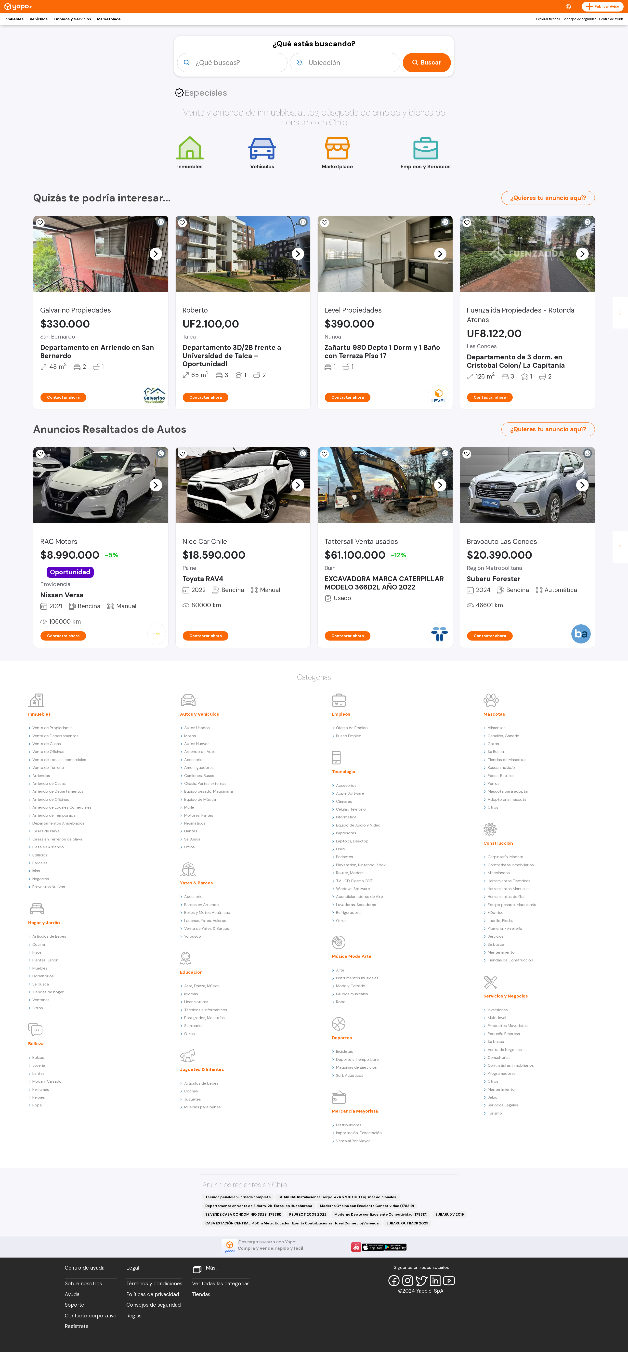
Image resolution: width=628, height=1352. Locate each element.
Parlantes (344, 856)
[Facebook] (394, 1280)
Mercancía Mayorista (355, 1111)
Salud (492, 1097)
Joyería (38, 1065)
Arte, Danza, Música (202, 985)
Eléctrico (496, 912)
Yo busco (192, 936)
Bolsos (38, 1057)
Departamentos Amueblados (58, 823)
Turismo (495, 1113)
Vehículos (39, 19)
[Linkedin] (435, 1280)
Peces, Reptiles (501, 775)
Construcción (498, 843)
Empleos (341, 714)
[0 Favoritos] (182, 222)
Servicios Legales (503, 1105)
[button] (156, 254)
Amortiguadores (199, 767)
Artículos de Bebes (49, 936)
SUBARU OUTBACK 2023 (407, 1223)
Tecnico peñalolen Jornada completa (238, 1197)
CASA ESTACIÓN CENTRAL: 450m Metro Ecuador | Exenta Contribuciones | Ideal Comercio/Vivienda (292, 1223)
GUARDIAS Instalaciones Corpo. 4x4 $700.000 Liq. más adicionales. (337, 1197)
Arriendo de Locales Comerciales (62, 807)
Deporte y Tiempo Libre (357, 1059)
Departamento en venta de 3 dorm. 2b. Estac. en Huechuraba (258, 1206)
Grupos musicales (352, 994)
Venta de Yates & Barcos (206, 928)
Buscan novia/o (501, 767)
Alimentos (497, 727)
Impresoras (346, 833)
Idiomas (191, 994)
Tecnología (343, 771)
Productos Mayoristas (508, 1025)
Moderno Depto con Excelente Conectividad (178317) (381, 1214)
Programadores (502, 1073)
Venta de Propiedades (52, 727)
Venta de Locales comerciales (59, 759)
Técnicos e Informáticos (205, 1009)
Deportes (342, 1038)
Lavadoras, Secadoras (356, 904)
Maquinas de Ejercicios (356, 1067)
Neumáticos (195, 823)
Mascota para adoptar (508, 791)
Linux (340, 849)
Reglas (134, 1315)
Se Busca (192, 839)
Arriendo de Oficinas (50, 799)
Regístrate (77, 1326)
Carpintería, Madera (505, 856)
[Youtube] (449, 1280)
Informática (346, 817)
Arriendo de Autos (201, 751)
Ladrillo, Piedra (500, 920)
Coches (191, 1091)
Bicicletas (344, 1051)
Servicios (496, 936)
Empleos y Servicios (72, 19)
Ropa (37, 1105)
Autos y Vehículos (199, 714)
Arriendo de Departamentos (57, 791)
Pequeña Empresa (504, 1033)
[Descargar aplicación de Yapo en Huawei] (356, 1247)
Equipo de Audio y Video (358, 825)
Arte (340, 970)
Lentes (38, 1073)
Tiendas (201, 1294)
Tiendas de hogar (48, 992)
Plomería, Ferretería (505, 928)
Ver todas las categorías (220, 1283)
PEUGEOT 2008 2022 (308, 1214)
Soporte (74, 1304)
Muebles (39, 968)
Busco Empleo (348, 735)
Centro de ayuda (611, 19)
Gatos (493, 743)
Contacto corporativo (91, 1315)
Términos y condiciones (154, 1283)
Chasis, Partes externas (205, 783)
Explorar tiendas (548, 19)
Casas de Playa (46, 831)
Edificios (39, 855)
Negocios (40, 878)
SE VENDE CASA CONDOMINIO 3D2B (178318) (243, 1214)
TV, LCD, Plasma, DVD (355, 880)
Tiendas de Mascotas (507, 759)
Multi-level (497, 1017)
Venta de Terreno (48, 767)
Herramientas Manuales (509, 888)
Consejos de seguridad (580, 19)
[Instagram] (408, 1280)
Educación (191, 972)
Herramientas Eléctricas (509, 880)
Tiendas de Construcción (510, 960)
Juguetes (192, 1099)
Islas (36, 870)
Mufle (189, 807)
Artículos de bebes (201, 1083)
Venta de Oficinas (48, 751)
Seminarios (194, 1025)
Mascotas (494, 714)
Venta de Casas (46, 743)
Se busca (40, 984)
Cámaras (344, 801)
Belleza (36, 1044)
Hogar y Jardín (44, 923)
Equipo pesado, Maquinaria (208, 791)
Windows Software (353, 888)
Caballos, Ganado (503, 735)
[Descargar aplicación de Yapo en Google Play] (395, 1247)
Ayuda (72, 1294)
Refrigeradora (348, 912)
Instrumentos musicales (357, 978)
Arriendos (41, 775)
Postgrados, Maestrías (204, 1017)
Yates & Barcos (196, 883)
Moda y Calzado (47, 1081)
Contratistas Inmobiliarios (511, 864)
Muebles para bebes (202, 1107)
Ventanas (41, 999)
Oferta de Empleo (352, 727)
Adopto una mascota (507, 799)
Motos (190, 735)
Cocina (38, 944)
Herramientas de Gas (506, 896)
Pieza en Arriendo (48, 847)
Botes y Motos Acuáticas (207, 912)
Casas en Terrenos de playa (57, 839)
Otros (37, 1008)
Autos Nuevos (196, 743)
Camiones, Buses (199, 775)
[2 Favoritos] (40, 454)
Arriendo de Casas (49, 783)
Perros (493, 783)
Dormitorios (43, 976)
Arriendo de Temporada (54, 815)
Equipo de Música (200, 799)
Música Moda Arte (351, 956)
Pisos (37, 952)
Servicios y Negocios (506, 996)
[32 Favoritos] (324, 222)
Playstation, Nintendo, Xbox (361, 864)
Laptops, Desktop (352, 841)
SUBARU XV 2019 (449, 1214)
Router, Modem (350, 872)
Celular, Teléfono (351, 809)
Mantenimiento (501, 952)
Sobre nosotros (83, 1283)
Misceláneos (499, 872)
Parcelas (40, 863)
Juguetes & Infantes (202, 1069)
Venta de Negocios (505, 1049)
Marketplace (109, 19)
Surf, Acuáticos (349, 1075)
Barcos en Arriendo (201, 904)
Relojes (38, 1097)
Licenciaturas (196, 1001)
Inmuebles (14, 19)
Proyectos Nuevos (48, 886)
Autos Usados (197, 727)
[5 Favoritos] (40, 222)
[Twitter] (421, 1280)
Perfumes (40, 1089)
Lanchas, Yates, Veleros (205, 920)
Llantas (190, 831)
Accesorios (194, 759)
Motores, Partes (198, 815)
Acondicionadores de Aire (359, 896)
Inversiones (498, 1009)
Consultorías (499, 1057)
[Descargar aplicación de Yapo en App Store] (373, 1247)
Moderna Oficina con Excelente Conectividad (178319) (367, 1206)
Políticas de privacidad (152, 1294)
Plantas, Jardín (45, 960)
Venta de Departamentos (55, 735)
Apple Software (350, 793)
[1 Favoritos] (466, 222)
